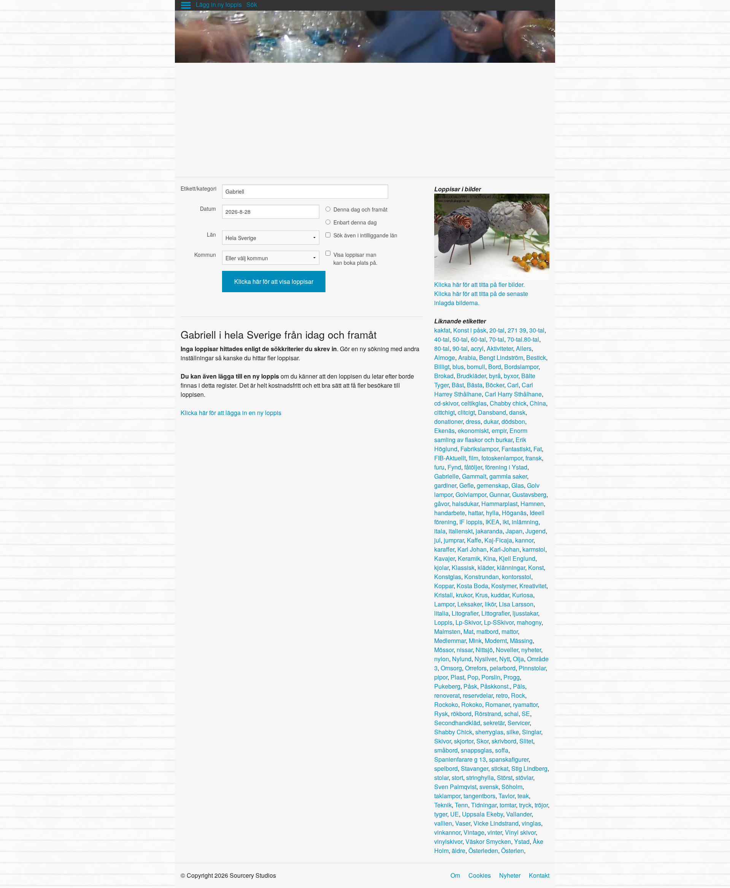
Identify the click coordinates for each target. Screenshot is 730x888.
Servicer (519, 722)
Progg (511, 677)
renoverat (447, 695)
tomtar (508, 804)
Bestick (536, 357)
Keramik (469, 558)
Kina (489, 558)
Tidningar (484, 804)
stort (457, 777)
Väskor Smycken (488, 841)
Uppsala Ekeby (482, 814)
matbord (487, 631)
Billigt (441, 366)
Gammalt (474, 476)
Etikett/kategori (198, 188)
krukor (464, 594)
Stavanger (474, 768)
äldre (458, 850)
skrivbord (504, 741)
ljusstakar (525, 613)
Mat (468, 631)
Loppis (443, 622)
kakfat (442, 330)
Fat (537, 448)
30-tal (536, 330)
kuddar (500, 594)
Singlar (531, 731)
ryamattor (525, 704)
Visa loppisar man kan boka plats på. (355, 258)
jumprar (454, 540)
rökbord (461, 713)
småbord (446, 750)
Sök (251, 4)
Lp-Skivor (468, 622)
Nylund (461, 658)
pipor (441, 677)
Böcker (495, 384)
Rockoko (446, 704)
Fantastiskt (515, 448)
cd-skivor (446, 403)
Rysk (441, 713)
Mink (475, 640)
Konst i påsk (469, 330)
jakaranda (489, 531)
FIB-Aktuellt (450, 458)
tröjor (541, 804)
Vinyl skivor (520, 832)
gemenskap (492, 485)
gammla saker (508, 476)
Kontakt (539, 875)
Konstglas (447, 576)
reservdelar (478, 695)
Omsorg (451, 668)
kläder (486, 567)
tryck (525, 804)
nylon (441, 658)
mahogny (529, 622)
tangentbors (479, 795)
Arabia (467, 357)
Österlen (512, 850)
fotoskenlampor (501, 458)
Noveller (507, 649)
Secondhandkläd (457, 722)
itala (440, 531)
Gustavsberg (529, 494)
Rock (518, 695)
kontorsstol (516, 576)
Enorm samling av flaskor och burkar (480, 435)
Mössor (444, 649)
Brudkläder (471, 375)
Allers (524, 348)
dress (473, 421)
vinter (494, 832)
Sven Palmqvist (455, 786)
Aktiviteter (500, 348)
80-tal (441, 348)
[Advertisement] (365, 116)
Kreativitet (532, 585)
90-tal (460, 348)
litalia (441, 613)
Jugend (535, 531)
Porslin (490, 677)
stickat (499, 768)
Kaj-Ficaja (498, 540)
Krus (481, 594)
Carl (513, 384)
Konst (536, 567)
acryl (477, 348)
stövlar (524, 777)
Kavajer (444, 558)
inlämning (525, 521)
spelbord (446, 768)
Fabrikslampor (479, 448)
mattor (509, 631)
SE (526, 713)
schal (511, 713)
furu (439, 467)
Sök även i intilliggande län (365, 235)
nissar (465, 649)
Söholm (511, 786)
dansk (517, 412)
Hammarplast (499, 503)
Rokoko (471, 704)
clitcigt (466, 412)
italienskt (461, 531)
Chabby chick (508, 403)
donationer (448, 421)
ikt (506, 521)
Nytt (504, 658)
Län (211, 234)
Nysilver (485, 658)
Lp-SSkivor (499, 622)
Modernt (496, 640)
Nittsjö (484, 649)
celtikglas (474, 403)
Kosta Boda (472, 585)
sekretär (494, 722)
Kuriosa (522, 594)
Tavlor (506, 795)
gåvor (441, 503)
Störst (505, 777)
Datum (208, 208)
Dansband (492, 412)
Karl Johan (472, 549)
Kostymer (503, 585)
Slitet (526, 741)
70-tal (496, 339)
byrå (495, 375)
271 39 (517, 330)
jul (437, 540)
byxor (511, 375)
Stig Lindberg (529, 768)
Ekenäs (444, 430)
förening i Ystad (506, 467)
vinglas (531, 823)
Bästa (474, 384)
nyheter (531, 649)
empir (499, 430)
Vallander (519, 814)
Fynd (454, 467)
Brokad (444, 375)
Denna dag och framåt (360, 209)
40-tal (441, 339)
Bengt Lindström (501, 357)
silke (512, 731)
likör (490, 604)
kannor (524, 540)
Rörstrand (487, 713)
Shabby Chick (453, 731)
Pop (472, 677)
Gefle (466, 485)
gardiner (445, 485)
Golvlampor (470, 494)
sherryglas (489, 731)
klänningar (511, 567)
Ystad (522, 841)
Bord (494, 366)
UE (454, 814)
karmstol (533, 549)
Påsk (470, 686)
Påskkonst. (495, 686)
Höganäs (514, 512)
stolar (441, 777)
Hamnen (532, 503)
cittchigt (444, 412)
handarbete (449, 512)
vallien (443, 823)
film (473, 458)
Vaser (462, 823)
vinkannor (447, 832)
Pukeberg (447, 686)
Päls (519, 686)
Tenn (461, 804)
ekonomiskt (473, 430)
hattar (475, 512)
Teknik (443, 804)
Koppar (444, 585)
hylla (492, 512)
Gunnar (499, 494)
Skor (482, 741)
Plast (457, 677)
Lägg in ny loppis (219, 4)
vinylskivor (448, 841)
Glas (517, 485)
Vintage (473, 832)
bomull (476, 366)
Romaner (497, 704)
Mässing (521, 640)
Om (455, 875)
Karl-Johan (504, 549)
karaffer (444, 549)
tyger (440, 814)
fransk (533, 458)
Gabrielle (446, 476)
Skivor (442, 741)
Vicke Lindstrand (496, 823)
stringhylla (480, 777)
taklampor (447, 795)
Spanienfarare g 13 (460, 759)
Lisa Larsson (516, 604)
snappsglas (476, 750)
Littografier (495, 613)
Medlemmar (450, 640)
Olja (518, 658)
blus (458, 366)
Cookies (479, 875)
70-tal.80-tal (523, 339)
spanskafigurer (508, 759)
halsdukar (465, 503)
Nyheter (510, 875)
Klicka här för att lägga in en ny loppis (231, 412)
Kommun (205, 254)
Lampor (444, 604)
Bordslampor (521, 366)
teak (523, 795)
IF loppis (470, 521)
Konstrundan (481, 576)
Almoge (444, 357)
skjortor (463, 741)
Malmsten (447, 631)
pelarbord (503, 668)
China (538, 403)
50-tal (460, 339)
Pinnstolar (532, 668)
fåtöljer (473, 467)
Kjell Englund (517, 558)
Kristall (443, 594)
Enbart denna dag (355, 222)
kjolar (441, 567)
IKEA (493, 521)
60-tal (478, 339)
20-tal (497, 330)
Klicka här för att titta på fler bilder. (479, 284)
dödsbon (513, 421)
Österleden (483, 850)
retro (502, 695)
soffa (501, 750)
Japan (514, 531)
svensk (488, 786)
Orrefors (476, 668)
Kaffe (474, 540)
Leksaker (469, 604)
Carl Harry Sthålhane (513, 394)
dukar (491, 421)
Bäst (458, 384)
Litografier (465, 613)
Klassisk (463, 567)
